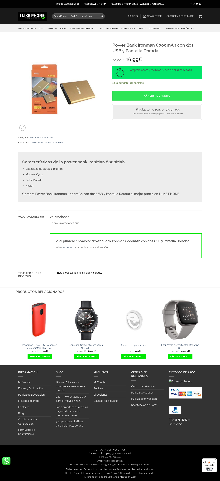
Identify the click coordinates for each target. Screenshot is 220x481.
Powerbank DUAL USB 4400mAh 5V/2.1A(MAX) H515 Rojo (39, 346)
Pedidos (98, 388)
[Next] (201, 331)
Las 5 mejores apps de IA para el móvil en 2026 (71, 398)
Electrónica (155, 28)
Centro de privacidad (143, 386)
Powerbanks (48, 137)
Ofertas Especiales (27, 28)
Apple (42, 28)
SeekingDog (105, 476)
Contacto (133, 16)
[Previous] (18, 331)
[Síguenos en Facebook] (191, 4)
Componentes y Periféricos (179, 28)
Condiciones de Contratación (27, 421)
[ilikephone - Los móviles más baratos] (32, 16)
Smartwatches (128, 28)
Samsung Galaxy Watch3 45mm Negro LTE (87, 346)
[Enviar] (102, 16)
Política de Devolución (31, 394)
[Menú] (215, 460)
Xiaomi (63, 28)
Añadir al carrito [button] (40, 356)
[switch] (209, 469)
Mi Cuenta (24, 382)
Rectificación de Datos (144, 405)
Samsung (52, 28)
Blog (21, 413)
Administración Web (125, 476)
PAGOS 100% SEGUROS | (68, 4)
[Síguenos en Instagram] (194, 4)
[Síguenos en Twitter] (197, 4)
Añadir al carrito (157, 95)
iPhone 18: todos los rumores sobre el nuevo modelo (70, 386)
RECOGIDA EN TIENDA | (95, 4)
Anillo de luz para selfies (133, 345)
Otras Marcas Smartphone (82, 28)
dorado (47, 142)
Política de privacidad (144, 398)
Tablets (141, 28)
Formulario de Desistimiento (26, 432)
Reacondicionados (109, 28)
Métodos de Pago (28, 400)
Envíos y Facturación (30, 388)
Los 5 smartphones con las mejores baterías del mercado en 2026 (72, 411)
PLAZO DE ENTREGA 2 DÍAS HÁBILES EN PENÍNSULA (137, 4)
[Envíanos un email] (200, 4)
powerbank (57, 142)
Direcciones (100, 394)
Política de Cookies (142, 392)
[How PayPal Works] (185, 392)
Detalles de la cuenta (106, 400)
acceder (68, 247)
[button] (152, 16)
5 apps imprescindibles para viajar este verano (69, 423)
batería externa (35, 142)
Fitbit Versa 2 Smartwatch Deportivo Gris (180, 346)
